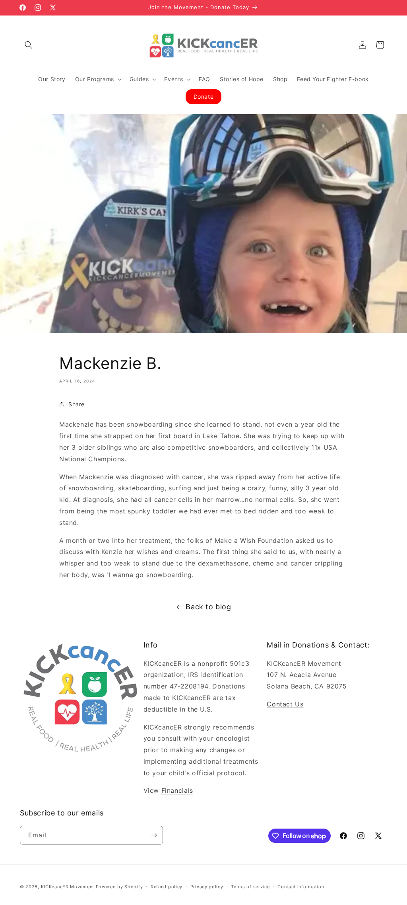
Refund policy (166, 886)
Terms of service (250, 886)
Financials (177, 790)
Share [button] (76, 404)
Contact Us (285, 704)
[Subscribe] (154, 835)
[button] (28, 45)
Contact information (300, 886)
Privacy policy (206, 886)
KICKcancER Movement (67, 886)
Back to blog (208, 607)
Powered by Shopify (119, 886)
